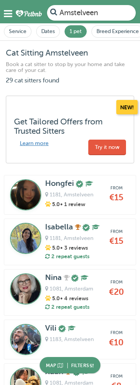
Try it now (107, 147)
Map (52, 365)
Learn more (34, 143)
